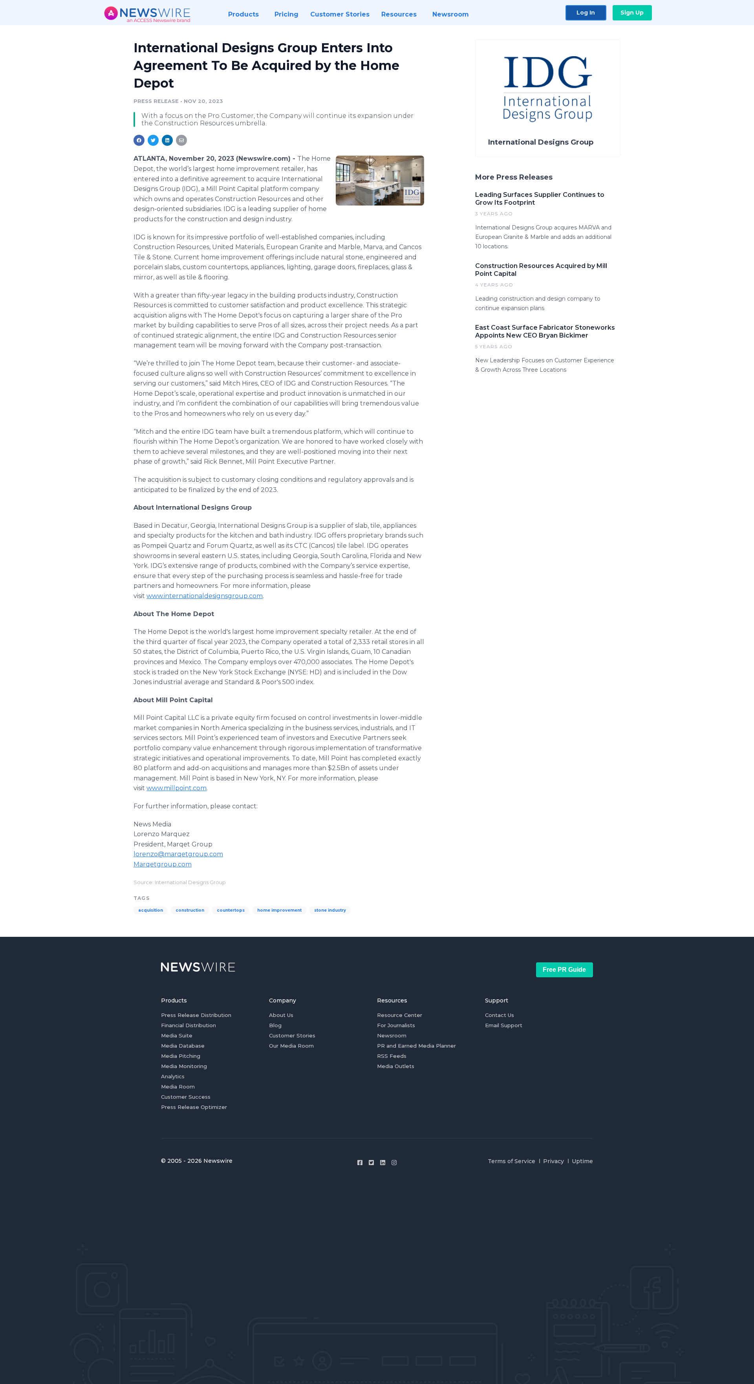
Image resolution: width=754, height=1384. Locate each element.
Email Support (503, 1025)
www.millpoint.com (176, 788)
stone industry (330, 910)
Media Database (183, 1046)
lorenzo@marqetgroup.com (178, 854)
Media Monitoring (184, 1066)
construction (190, 910)
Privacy (553, 1161)
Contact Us (499, 1015)
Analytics (173, 1076)
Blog (275, 1025)
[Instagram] (394, 1163)
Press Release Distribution (196, 1015)
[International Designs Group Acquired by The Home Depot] (380, 180)
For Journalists (396, 1025)
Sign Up (632, 12)
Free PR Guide (564, 969)
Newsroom (391, 1035)
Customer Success (185, 1097)
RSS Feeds (391, 1056)
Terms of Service (511, 1161)
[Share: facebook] (139, 140)
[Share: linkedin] (167, 140)
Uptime (582, 1161)
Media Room (178, 1086)
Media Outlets (395, 1066)
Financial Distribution (188, 1025)
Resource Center (399, 1015)
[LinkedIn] (382, 1163)
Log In (585, 12)
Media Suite (176, 1035)
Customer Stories (292, 1035)
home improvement (279, 910)
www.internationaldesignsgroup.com (204, 596)
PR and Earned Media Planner (416, 1046)
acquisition (150, 910)
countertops (231, 910)
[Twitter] (371, 1163)
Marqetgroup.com (163, 864)
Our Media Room (291, 1046)
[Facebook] (359, 1163)
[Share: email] (181, 140)
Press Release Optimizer (194, 1107)
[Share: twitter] (153, 140)
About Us (281, 1015)
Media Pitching (180, 1056)
